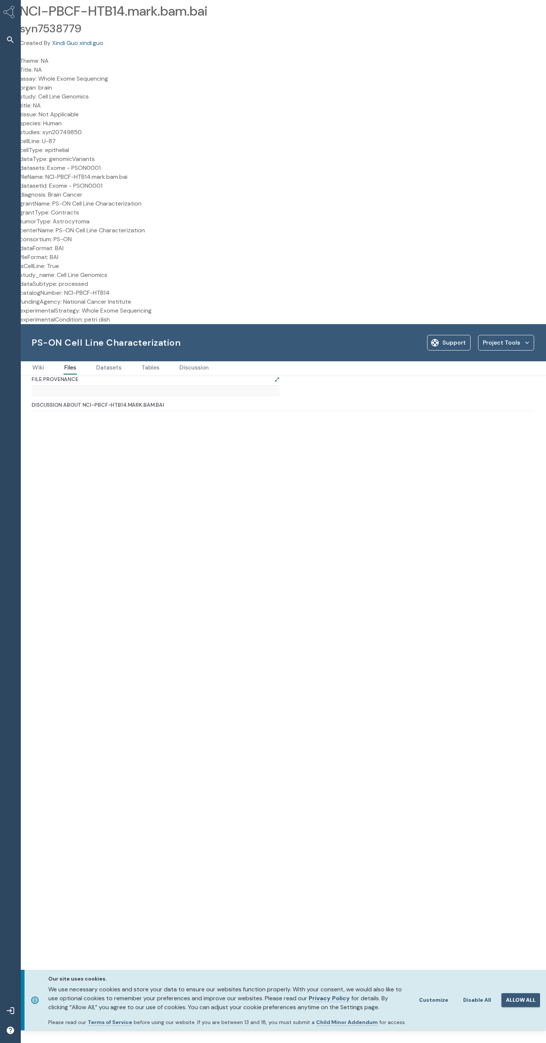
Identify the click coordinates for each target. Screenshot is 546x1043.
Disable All (477, 1000)
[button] (10, 39)
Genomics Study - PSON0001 (86, 386)
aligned (165, 386)
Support (454, 342)
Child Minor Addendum (347, 1022)
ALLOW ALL (521, 1000)
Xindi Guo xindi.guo (77, 43)
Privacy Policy (329, 998)
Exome (139, 386)
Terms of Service (110, 1022)
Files (37, 386)
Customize (433, 1000)
